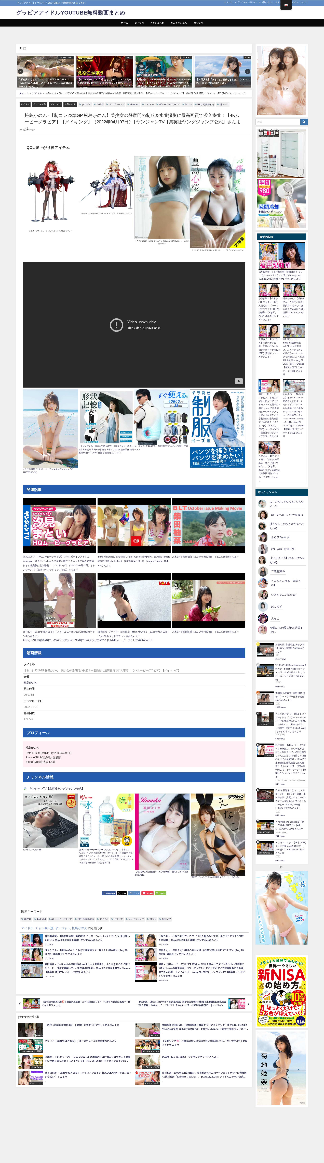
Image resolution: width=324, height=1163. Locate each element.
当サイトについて (298, 2)
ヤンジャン (55, 104)
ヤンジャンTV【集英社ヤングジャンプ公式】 (57, 788)
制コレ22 (224, 104)
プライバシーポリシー (247, 2)
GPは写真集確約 (205, 104)
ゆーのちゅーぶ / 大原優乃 (287, 514)
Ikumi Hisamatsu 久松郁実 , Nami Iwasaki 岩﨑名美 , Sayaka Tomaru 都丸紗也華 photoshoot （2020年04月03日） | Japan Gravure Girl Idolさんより (134, 560)
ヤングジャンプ (116, 104)
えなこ (275, 618)
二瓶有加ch (278, 571)
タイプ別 (139, 23)
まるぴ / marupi (280, 537)
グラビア (86, 104)
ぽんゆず (276, 606)
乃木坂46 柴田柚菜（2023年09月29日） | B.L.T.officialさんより (205, 556)
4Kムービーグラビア (169, 104)
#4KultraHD (145, 640)
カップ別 (198, 23)
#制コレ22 (51, 640)
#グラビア (93, 640)
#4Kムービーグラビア (125, 640)
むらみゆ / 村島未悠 (283, 549)
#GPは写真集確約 (34, 640)
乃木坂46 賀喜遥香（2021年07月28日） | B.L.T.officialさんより (205, 631)
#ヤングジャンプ (67, 640)
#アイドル (106, 640)
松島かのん (70, 104)
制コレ (188, 104)
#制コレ (82, 640)
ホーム (229, 2)
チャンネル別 (157, 23)
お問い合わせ (267, 2)
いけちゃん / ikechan (283, 594)
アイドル (25, 104)
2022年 (99, 104)
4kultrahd (134, 104)
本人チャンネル (179, 23)
